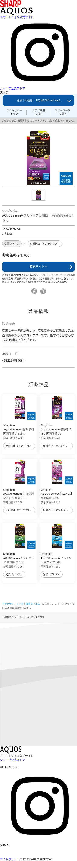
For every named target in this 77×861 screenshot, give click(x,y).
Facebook (35, 291)
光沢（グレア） (14, 574)
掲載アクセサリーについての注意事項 (24, 617)
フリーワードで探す (62, 112)
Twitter (44, 291)
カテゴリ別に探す (38, 112)
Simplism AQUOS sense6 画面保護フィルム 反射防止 (18, 494)
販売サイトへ (38, 266)
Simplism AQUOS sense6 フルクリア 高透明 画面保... (18, 558)
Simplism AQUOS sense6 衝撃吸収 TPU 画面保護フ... (56, 429)
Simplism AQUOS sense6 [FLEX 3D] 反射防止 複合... (56, 494)
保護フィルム (11, 243)
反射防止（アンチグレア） (45, 243)
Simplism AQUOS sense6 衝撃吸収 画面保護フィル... (18, 429)
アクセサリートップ (14, 112)
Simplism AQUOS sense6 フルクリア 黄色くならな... (56, 558)
